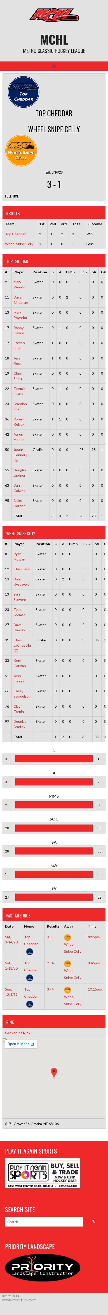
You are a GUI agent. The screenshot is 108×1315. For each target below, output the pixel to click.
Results (53, 926)
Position (40, 272)
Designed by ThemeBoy (19, 1300)
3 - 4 (50, 989)
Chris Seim (22, 569)
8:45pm (94, 937)
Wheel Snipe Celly (19, 244)
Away (68, 926)
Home (29, 926)
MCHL (54, 39)
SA (94, 272)
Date (9, 926)
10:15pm (95, 989)
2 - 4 (50, 963)
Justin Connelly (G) (20, 454)
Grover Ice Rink (17, 1033)
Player (19, 272)
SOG (83, 272)
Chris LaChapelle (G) (22, 645)
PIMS (70, 272)
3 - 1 (50, 937)
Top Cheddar (15, 234)
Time (92, 926)
